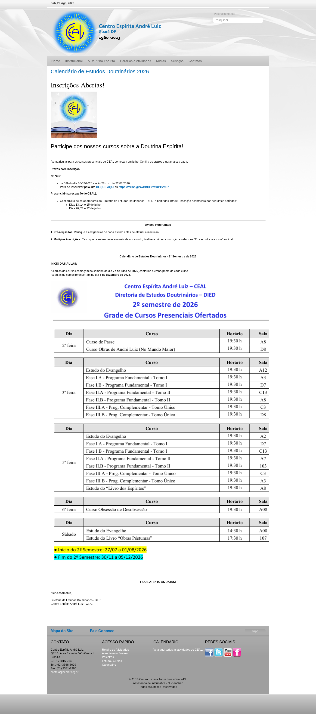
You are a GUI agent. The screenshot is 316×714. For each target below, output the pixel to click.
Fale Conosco (102, 631)
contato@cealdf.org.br (64, 672)
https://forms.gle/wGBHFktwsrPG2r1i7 (144, 187)
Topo (255, 631)
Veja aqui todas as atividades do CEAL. (178, 649)
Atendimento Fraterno (115, 653)
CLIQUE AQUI (105, 187)
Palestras (108, 657)
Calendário (109, 664)
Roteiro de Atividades (115, 649)
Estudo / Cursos (112, 661)
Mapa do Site (62, 631)
